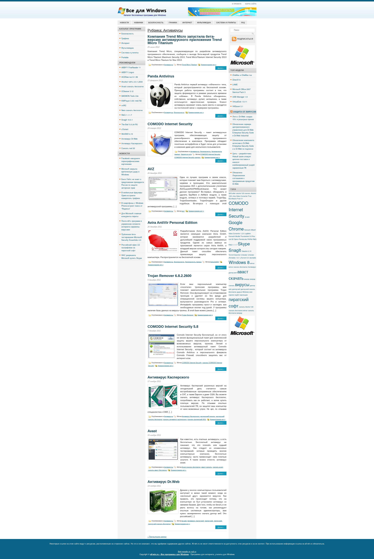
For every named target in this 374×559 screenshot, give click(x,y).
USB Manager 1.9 (239, 96)
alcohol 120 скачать (243, 193)
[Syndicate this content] (231, 112)
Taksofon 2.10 (246, 251)
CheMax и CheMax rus (242, 75)
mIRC (123, 105)
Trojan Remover (187, 315)
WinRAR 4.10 (127, 133)
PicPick (249, 239)
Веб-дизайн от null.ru (187, 551)
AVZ (151, 169)
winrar (252, 263)
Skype (244, 243)
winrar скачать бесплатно (238, 267)
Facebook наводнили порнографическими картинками (130, 161)
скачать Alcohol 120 (246, 307)
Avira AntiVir (214, 262)
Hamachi (247, 230)
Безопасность (155, 23)
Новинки (138, 23)
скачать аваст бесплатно (157, 470)
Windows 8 (239, 262)
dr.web (184, 521)
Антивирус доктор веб (195, 521)
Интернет (187, 23)
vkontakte (252, 258)
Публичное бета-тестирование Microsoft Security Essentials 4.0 (131, 237)
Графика (173, 23)
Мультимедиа (204, 23)
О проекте (236, 4)
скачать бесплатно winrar (238, 310)
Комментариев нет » (208, 64)
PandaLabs (243, 239)
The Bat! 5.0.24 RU (129, 124)
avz (183, 211)
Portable (124, 57)
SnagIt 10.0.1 (127, 119)
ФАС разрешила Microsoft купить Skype (131, 256)
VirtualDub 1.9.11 (239, 101)
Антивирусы (168, 64)
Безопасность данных (193, 262)
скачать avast (218, 467)
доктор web (209, 521)
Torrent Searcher (235, 255)
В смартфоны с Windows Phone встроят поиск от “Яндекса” (132, 206)
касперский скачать (207, 416)
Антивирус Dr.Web (129, 138)
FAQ (243, 23)
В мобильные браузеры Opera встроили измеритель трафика (131, 195)
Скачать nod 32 (128, 148)
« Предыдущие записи (157, 536)
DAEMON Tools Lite (129, 96)
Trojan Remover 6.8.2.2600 (169, 276)
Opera (236, 239)
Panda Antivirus (161, 76)
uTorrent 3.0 (244, 258)
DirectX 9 (236, 79)
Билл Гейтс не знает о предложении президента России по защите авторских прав (132, 183)
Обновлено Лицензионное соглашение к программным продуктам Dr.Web (243, 178)
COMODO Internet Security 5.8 (173, 327)
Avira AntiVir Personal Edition (172, 223)
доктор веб (218, 521)
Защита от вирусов (244, 112)
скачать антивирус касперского (175, 419)
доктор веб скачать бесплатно (159, 524)
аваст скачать (206, 467)
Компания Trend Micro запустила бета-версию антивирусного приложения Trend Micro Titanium (185, 39)
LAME (235, 84)
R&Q (254, 239)
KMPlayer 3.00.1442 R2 (131, 100)
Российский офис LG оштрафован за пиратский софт (130, 247)
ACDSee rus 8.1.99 (129, 77)
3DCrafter (232, 193)
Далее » (221, 68)
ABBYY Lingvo (127, 72)
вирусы (242, 284)
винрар (246, 279)
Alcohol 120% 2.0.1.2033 (132, 81)
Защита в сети (186, 154)
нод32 (236, 295)
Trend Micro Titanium (189, 64)
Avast (152, 431)
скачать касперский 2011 (196, 419)
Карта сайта (250, 4)
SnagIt (235, 250)
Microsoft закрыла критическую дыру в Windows (130, 171)
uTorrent (124, 129)
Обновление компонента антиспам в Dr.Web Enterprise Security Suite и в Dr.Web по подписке (243, 144)
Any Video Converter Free (242, 196)
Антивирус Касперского (131, 143)
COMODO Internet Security (170, 124)
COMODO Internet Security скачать (187, 157)
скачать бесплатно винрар (241, 311)
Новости (124, 23)
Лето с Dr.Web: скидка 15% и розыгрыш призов (243, 118)
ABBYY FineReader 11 (131, 67)
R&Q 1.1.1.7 (126, 114)
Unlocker (244, 255)
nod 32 (231, 239)
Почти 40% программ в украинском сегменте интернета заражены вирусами (131, 225)
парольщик (243, 295)
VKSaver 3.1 (237, 106)
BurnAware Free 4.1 (236, 198)
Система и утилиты (226, 23)
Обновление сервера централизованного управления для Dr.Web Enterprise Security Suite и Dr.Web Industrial (243, 130)
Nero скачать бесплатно (132, 110)
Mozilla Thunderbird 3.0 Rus (245, 236)
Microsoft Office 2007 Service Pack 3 (241, 90)
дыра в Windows (243, 292)
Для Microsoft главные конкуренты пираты (131, 215)
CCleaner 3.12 (127, 91)
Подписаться (245, 38)
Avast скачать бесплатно (132, 86)
